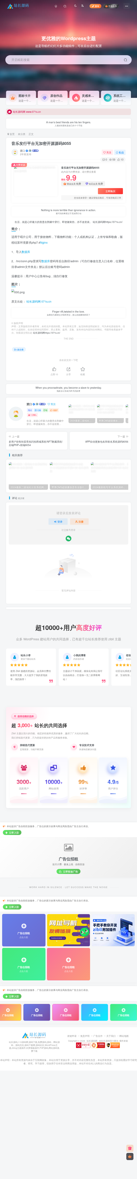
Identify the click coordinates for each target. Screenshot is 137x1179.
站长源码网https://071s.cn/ (107, 222)
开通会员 (112, 6)
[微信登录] (68, 538)
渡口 (22, 150)
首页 (12, 134)
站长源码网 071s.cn (38, 301)
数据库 (26, 252)
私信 (121, 152)
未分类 (21, 134)
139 (39, 410)
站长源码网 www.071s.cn (27, 111)
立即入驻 (13, 832)
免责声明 (85, 1036)
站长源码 (105, 1040)
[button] (6, 666)
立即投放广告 (70, 871)
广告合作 (98, 1036)
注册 (80, 521)
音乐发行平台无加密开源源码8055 (41, 143)
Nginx (44, 242)
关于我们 (111, 1036)
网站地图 (124, 1036)
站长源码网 (92, 1040)
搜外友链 (123, 1040)
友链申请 (72, 1036)
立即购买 (110, 191)
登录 (59, 521)
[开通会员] (129, 1156)
